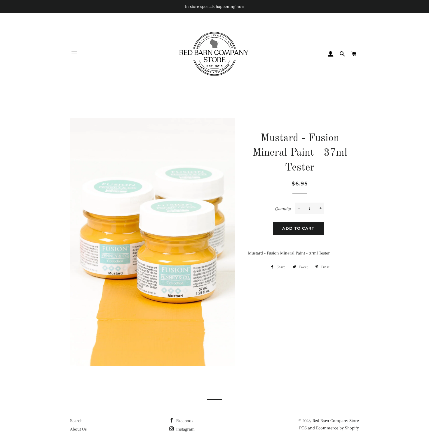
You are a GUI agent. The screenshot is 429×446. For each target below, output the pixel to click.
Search (76, 420)
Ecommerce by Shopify (337, 428)
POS (303, 428)
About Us (78, 429)
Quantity (283, 208)
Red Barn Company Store (336, 420)
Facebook (184, 420)
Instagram (185, 429)
